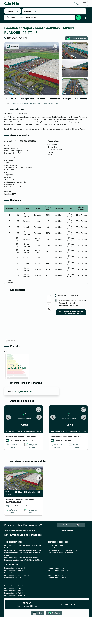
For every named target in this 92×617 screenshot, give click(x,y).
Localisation (54, 98)
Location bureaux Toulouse (57, 570)
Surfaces (41, 98)
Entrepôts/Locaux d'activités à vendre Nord (63, 550)
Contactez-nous (69, 524)
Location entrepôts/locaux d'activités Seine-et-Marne (23, 550)
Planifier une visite (78, 38)
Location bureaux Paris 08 (14, 588)
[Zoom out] (49, 300)
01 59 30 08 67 (68, 530)
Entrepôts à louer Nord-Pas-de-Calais (44, 103)
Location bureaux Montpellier (15, 568)
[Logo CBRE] (37, 3)
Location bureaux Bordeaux (14, 595)
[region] (28, 318)
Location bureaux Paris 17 (13, 590)
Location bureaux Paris (56, 573)
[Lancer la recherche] (78, 17)
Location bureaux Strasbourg (15, 570)
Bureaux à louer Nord (55, 545)
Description (10, 98)
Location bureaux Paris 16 (13, 593)
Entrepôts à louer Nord (19, 103)
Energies (67, 98)
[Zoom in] (49, 297)
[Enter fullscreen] (49, 309)
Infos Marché (81, 98)
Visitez (39, 612)
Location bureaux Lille (55, 575)
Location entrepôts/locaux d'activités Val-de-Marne (23, 560)
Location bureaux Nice (55, 568)
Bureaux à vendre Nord (56, 548)
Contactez (56, 612)
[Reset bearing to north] (49, 304)
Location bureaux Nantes (56, 577)
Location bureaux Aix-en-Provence (17, 575)
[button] (13, 11)
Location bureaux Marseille (14, 573)
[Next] (39, 417)
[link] (13, 445)
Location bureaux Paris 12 (13, 585)
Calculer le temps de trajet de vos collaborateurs (73, 312)
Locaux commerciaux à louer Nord (60, 552)
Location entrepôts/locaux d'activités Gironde (21, 557)
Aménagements (26, 98)
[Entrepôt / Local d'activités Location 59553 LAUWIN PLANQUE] (31, 68)
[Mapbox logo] (10, 340)
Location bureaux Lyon (12, 577)
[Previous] (8, 417)
